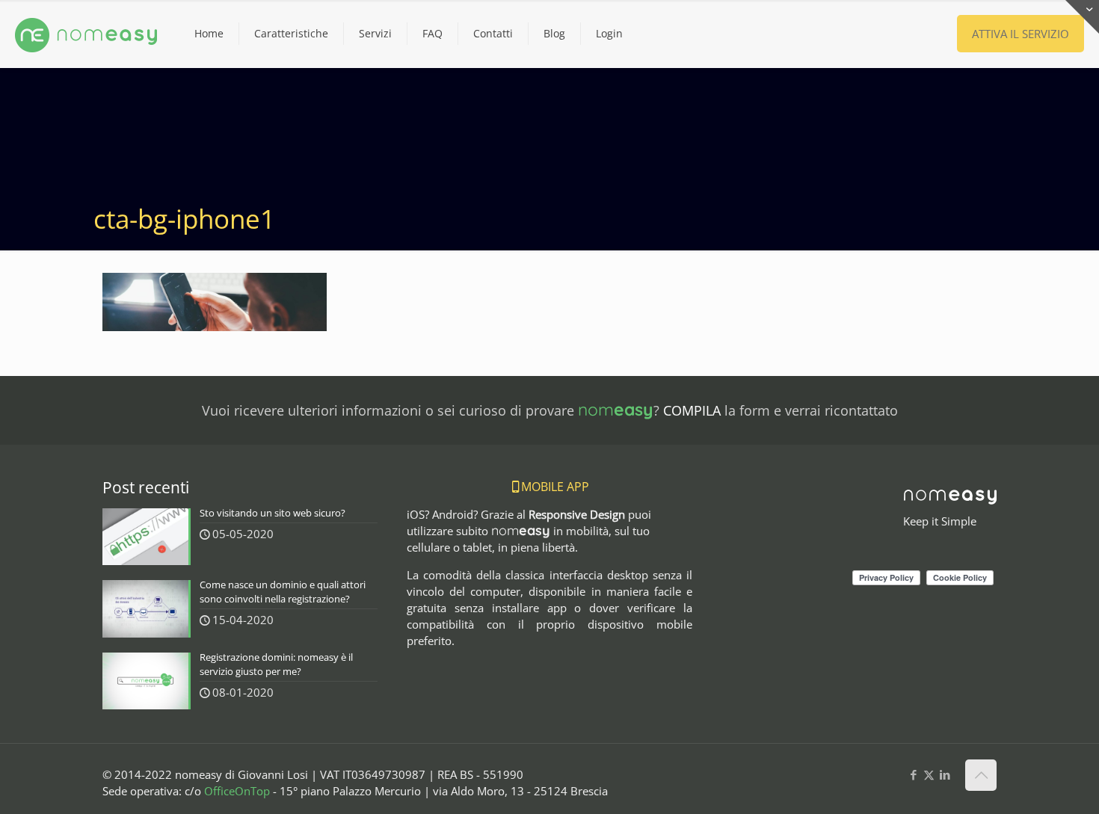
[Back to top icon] (981, 775)
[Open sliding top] (1082, 17)
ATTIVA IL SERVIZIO (1020, 33)
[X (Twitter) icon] (929, 774)
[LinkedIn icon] (944, 774)
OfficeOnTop (237, 790)
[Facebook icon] (913, 774)
